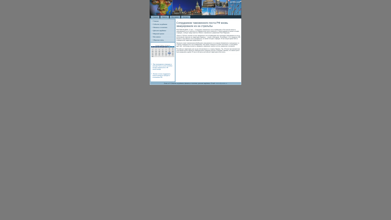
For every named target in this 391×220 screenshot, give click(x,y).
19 (159, 53)
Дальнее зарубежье (159, 30)
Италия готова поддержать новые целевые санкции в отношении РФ (162, 75)
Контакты (186, 17)
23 (172, 53)
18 (156, 53)
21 (166, 53)
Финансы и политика (160, 27)
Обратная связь (158, 40)
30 (172, 54)
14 (166, 51)
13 (162, 51)
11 (156, 51)
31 (152, 56)
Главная (155, 17)
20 (162, 53)
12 (159, 51)
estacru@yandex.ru (221, 83)
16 (172, 51)
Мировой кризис (158, 34)
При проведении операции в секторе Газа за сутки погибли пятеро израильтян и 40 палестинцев (162, 66)
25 (156, 54)
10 (152, 51)
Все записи (175, 17)
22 (169, 53)
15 (169, 51)
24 (152, 54)
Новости (164, 17)
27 (162, 54)
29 (169, 54)
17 (152, 53)
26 (159, 54)
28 (166, 54)
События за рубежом (160, 24)
